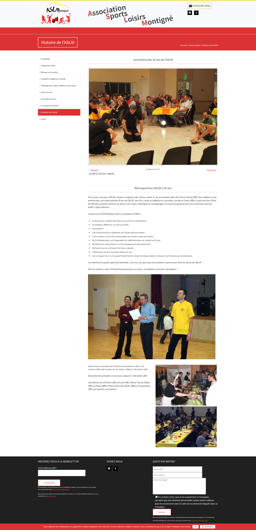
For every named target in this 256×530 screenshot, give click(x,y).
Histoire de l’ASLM (49, 112)
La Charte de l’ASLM (50, 105)
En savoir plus (207, 527)
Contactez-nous (201, 5)
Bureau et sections (49, 72)
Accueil (183, 45)
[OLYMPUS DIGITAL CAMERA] (153, 117)
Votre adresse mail (47, 468)
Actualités (45, 59)
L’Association (194, 45)
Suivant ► (211, 170)
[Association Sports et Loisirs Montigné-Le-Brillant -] (59, 13)
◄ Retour (94, 170)
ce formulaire (51, 496)
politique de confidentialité (60, 489)
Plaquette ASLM (48, 65)
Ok (195, 527)
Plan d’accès (46, 92)
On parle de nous (48, 99)
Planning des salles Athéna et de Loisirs (58, 85)
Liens (43, 119)
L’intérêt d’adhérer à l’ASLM (53, 79)
